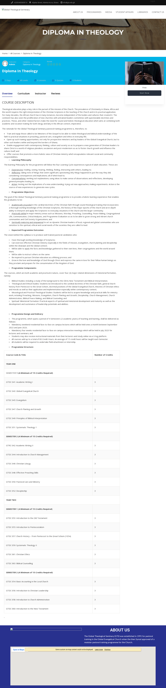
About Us (78, 12)
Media (108, 12)
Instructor (12, 62)
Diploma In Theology (31, 64)
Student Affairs (125, 12)
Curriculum (24, 94)
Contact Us (158, 12)
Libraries (142, 12)
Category (26, 62)
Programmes (94, 12)
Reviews (55, 94)
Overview (7, 94)
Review (49, 61)
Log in (153, 1)
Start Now (144, 93)
